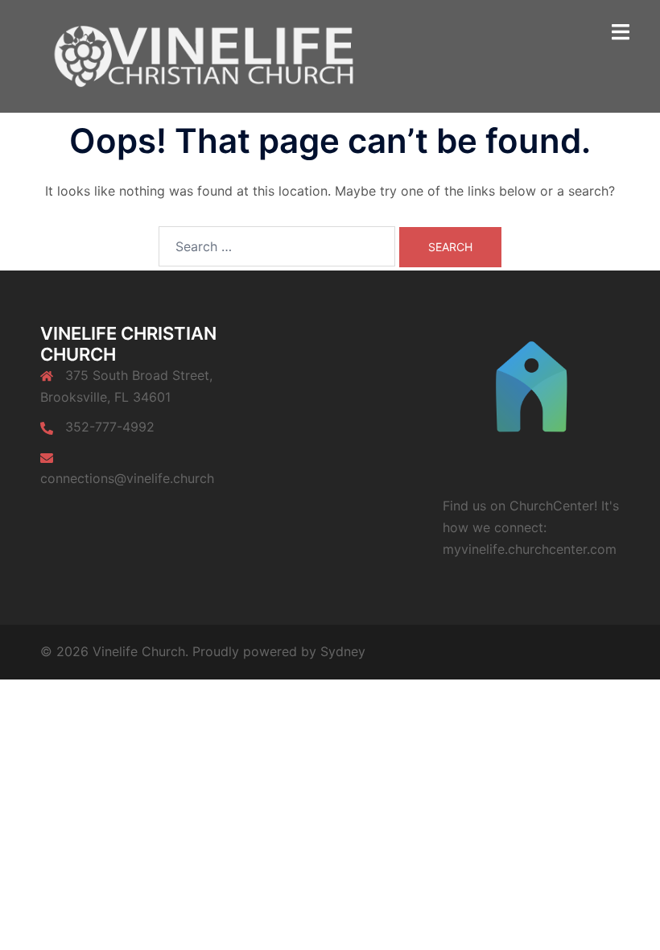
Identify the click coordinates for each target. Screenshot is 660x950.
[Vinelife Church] (199, 55)
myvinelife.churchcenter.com (530, 549)
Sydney (342, 651)
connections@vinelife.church (127, 478)
